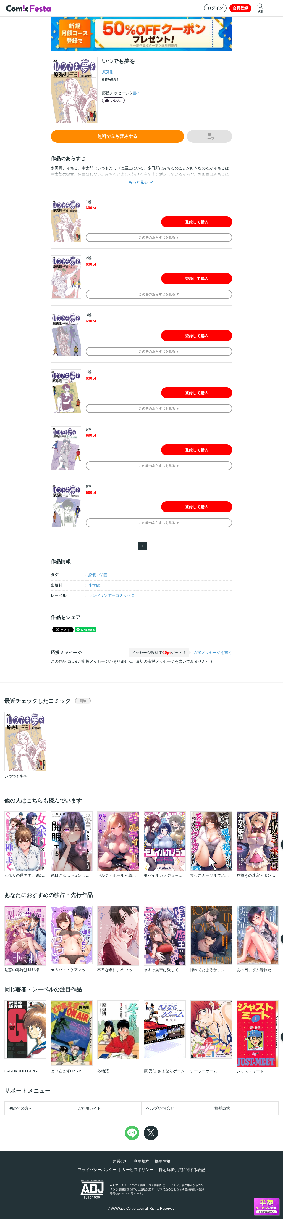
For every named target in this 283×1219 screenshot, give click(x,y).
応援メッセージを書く (212, 652)
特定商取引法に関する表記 (182, 1169)
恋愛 (92, 575)
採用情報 (162, 1161)
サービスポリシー (137, 1169)
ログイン (215, 8)
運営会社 (120, 1161)
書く (137, 93)
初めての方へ (20, 1108)
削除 (83, 701)
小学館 (94, 585)
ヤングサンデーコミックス (111, 595)
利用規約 (141, 1161)
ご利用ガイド (89, 1108)
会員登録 (240, 8)
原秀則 (108, 72)
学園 (103, 575)
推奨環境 (222, 1108)
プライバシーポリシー (97, 1169)
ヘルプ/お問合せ (160, 1108)
